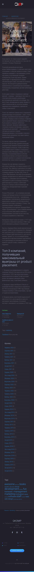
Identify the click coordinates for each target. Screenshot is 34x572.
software (12, 496)
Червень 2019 (9, 428)
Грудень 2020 (9, 372)
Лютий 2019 (8, 440)
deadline (7, 487)
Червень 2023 (9, 347)
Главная (5, 16)
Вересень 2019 (9, 418)
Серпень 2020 (9, 384)
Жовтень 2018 (9, 452)
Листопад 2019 (9, 412)
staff (19, 496)
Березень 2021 (9, 363)
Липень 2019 (9, 425)
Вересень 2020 (9, 381)
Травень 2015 (9, 465)
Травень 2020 (9, 394)
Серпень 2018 (9, 458)
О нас (5, 542)
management (20, 491)
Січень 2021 (8, 369)
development (12, 488)
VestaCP (23, 496)
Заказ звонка (17, 550)
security (6, 496)
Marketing (15, 16)
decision (12, 487)
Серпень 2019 (9, 421)
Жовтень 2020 (9, 378)
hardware (8, 492)
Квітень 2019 (9, 434)
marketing (9, 330)
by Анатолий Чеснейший (22, 563)
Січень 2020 (8, 406)
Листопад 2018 (9, 449)
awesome (10, 484)
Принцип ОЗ (20, 313)
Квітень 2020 (9, 397)
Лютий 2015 (8, 468)
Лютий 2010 (8, 471)
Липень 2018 (9, 461)
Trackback (5, 334)
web (27, 497)
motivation (19, 494)
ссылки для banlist (17, 499)
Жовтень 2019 (9, 415)
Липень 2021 (9, 354)
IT (13, 492)
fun (25, 488)
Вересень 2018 (9, 455)
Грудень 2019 (9, 409)
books (23, 484)
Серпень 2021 (9, 351)
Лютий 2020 (8, 403)
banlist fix (17, 484)
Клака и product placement (17, 35)
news (26, 494)
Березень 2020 (9, 400)
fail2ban (21, 489)
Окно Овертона (6, 313)
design (17, 487)
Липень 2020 (9, 388)
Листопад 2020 (9, 375)
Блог (5, 545)
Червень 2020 (9, 391)
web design (9, 499)
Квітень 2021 (9, 360)
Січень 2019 (8, 443)
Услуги (21, 542)
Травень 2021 (9, 357)
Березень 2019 (9, 437)
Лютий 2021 (8, 366)
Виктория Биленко (19, 44)
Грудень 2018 (9, 446)
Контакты (22, 545)
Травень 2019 (9, 431)
